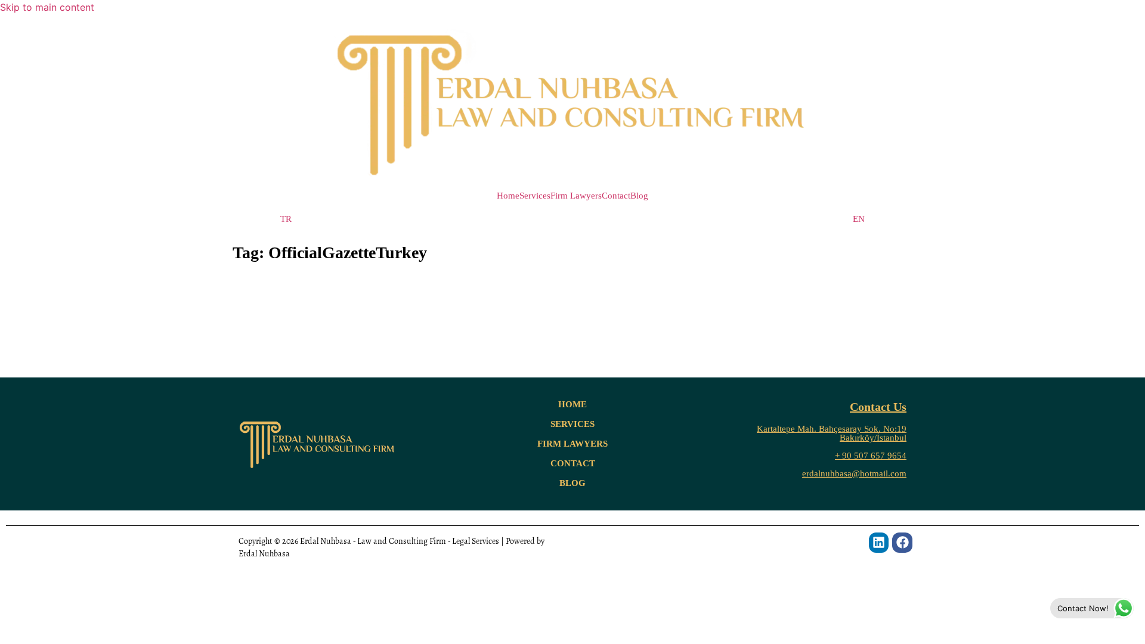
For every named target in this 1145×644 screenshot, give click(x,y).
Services (534, 195)
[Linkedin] (879, 542)
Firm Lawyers (576, 195)
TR (286, 219)
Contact (616, 195)
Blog (639, 195)
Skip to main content (47, 7)
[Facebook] (902, 542)
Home (508, 195)
